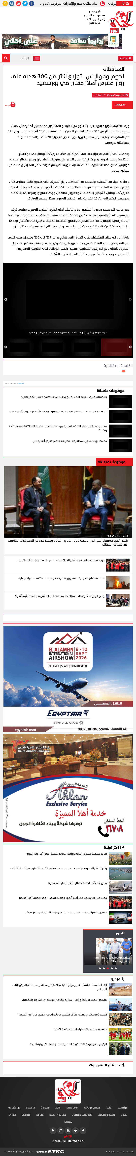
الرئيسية (124, 58)
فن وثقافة (14, 1108)
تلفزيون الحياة (57, 1115)
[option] (68, 299)
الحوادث (45, 1108)
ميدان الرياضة (92, 1108)
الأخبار (108, 1108)
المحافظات (72, 1108)
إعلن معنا (110, 1152)
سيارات (68, 1122)
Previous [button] (130, 299)
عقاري (12, 1115)
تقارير (123, 1115)
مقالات (40, 1115)
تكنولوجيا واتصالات (81, 1115)
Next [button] (5, 299)
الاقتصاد (30, 1108)
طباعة (7, 105)
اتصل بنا (121, 1152)
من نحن (130, 1152)
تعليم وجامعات (106, 1115)
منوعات (26, 1115)
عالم (58, 1108)
